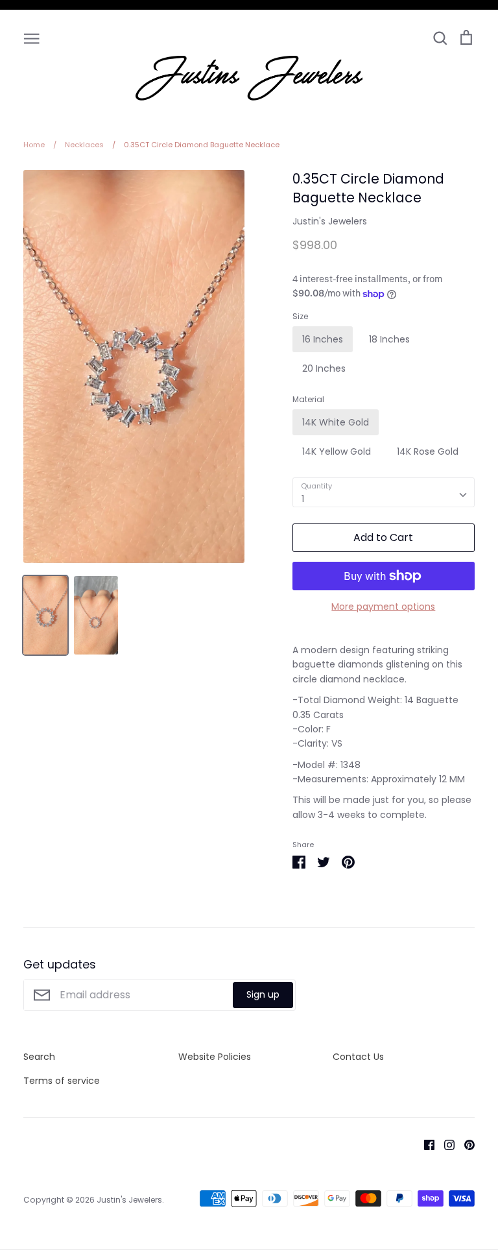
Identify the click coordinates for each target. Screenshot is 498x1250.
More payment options (383, 606)
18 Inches (389, 339)
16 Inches (322, 339)
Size (300, 316)
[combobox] (383, 492)
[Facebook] (424, 1144)
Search (39, 1056)
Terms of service (61, 1080)
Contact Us (358, 1056)
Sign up (262, 994)
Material (308, 399)
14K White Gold (335, 422)
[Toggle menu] (31, 37)
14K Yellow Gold (336, 451)
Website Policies (214, 1056)
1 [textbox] (303, 498)
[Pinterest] (465, 1144)
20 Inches (324, 368)
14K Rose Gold (427, 451)
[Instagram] (444, 1144)
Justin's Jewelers (329, 221)
